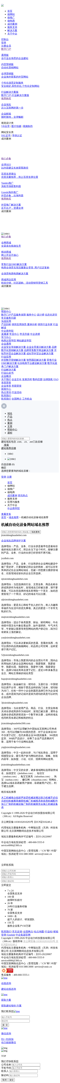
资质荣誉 (6, 382)
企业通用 (6, 343)
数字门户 (6, 49)
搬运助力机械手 (44, 797)
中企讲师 (35, 334)
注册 (9, 477)
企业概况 (6, 376)
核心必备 (6, 158)
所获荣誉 (17, 386)
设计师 (40, 314)
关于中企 (12, 33)
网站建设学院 (24, 340)
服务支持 (12, 27)
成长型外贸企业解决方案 (40, 353)
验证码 (5, 1075)
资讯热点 (23, 495)
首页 (9, 11)
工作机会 (27, 398)
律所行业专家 (45, 324)
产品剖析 (6, 324)
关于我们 (6, 379)
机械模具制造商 (39, 801)
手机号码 (6, 1068)
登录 (3, 42)
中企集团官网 (23, 934)
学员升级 (25, 334)
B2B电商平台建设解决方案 (32, 363)
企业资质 (6, 386)
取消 (4, 1080)
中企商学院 (7, 331)
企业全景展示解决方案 (38, 347)
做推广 (11, 17)
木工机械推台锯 (9, 797)
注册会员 (6, 46)
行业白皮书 (7, 373)
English (11, 934)
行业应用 (6, 356)
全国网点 (17, 398)
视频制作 (28, 126)
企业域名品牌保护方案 (13, 540)
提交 (12, 1080)
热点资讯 (6, 392)
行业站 (48, 931)
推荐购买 (6, 98)
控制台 (5, 39)
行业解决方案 (8, 369)
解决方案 (12, 30)
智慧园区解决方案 (36, 360)
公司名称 (6, 1064)
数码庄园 (37, 379)
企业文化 (17, 379)
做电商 (11, 20)
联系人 (5, 1071)
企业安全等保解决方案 (13, 347)
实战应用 (6, 321)
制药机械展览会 (34, 804)
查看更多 (6, 514)
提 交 (5, 1025)
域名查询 (36, 532)
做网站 (11, 14)
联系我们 (6, 395)
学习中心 (6, 337)
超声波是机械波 (27, 797)
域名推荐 (14, 517)
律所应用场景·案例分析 (24, 324)
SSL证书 (5, 135)
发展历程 (27, 379)
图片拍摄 (16, 126)
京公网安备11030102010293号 (39, 941)
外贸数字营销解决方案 (13, 360)
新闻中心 (6, 389)
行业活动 (17, 392)
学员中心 (14, 334)
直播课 (5, 334)
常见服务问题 (8, 318)
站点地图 (39, 931)
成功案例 (12, 24)
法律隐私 (48, 379)
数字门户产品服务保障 (13, 314)
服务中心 (31, 314)
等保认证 (17, 135)
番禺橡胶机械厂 (22, 801)
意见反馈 (17, 931)
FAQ (56, 379)
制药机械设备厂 (17, 804)
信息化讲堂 (51, 314)
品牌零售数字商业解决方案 (39, 350)
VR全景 (5, 126)
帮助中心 (6, 311)
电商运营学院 (8, 340)
